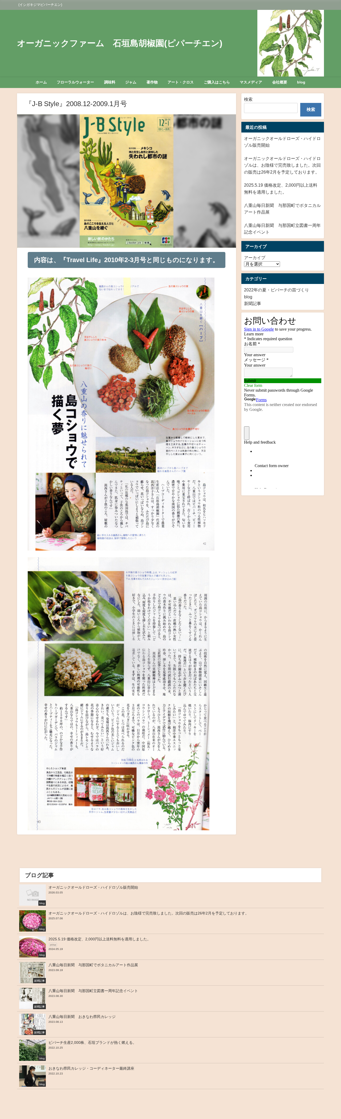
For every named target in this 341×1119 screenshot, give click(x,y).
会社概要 (279, 82)
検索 (248, 99)
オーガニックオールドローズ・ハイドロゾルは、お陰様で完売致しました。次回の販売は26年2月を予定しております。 (282, 165)
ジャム (130, 82)
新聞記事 (252, 303)
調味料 (109, 82)
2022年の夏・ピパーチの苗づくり (276, 290)
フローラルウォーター (75, 82)
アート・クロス (181, 82)
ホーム (41, 82)
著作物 (152, 82)
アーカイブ (254, 257)
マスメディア (251, 82)
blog (301, 82)
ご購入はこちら (217, 82)
